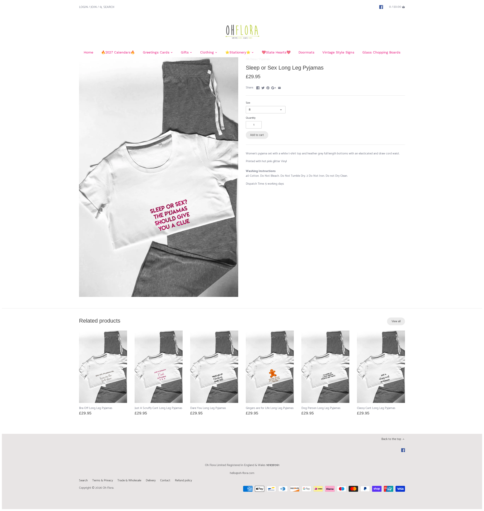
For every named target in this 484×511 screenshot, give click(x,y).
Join (94, 7)
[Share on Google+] (273, 87)
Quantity (251, 118)
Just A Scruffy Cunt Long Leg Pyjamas (158, 408)
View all (396, 321)
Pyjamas (264, 59)
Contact (165, 480)
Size (248, 103)
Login (83, 7)
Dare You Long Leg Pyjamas (208, 408)
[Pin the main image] (267, 87)
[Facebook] (381, 7)
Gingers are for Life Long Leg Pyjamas (270, 408)
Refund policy (183, 480)
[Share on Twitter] (262, 87)
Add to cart (257, 135)
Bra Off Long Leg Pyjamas (95, 408)
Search (83, 480)
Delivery (151, 480)
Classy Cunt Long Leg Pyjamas (376, 408)
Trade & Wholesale (129, 480)
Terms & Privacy (102, 480)
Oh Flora (251, 59)
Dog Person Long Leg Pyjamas (321, 408)
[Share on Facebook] (257, 87)
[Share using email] (279, 87)
